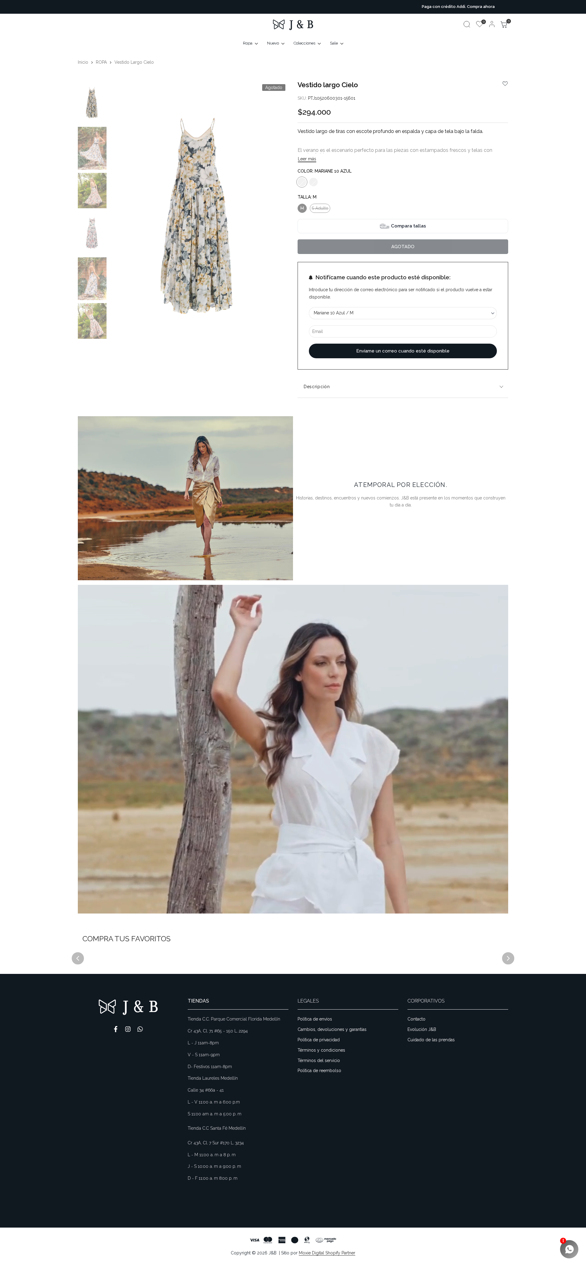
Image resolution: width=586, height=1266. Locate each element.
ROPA (101, 62)
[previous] (122, 215)
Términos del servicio (319, 1060)
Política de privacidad (319, 1039)
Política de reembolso (319, 1070)
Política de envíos (315, 1019)
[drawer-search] (467, 24)
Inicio (83, 62)
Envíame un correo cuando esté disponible (403, 351)
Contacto (416, 1019)
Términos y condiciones (321, 1050)
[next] (276, 215)
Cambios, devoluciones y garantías (332, 1029)
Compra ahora (316, 6)
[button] (505, 83)
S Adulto (319, 209)
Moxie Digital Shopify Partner (327, 1252)
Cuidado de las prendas (431, 1039)
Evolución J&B (421, 1029)
